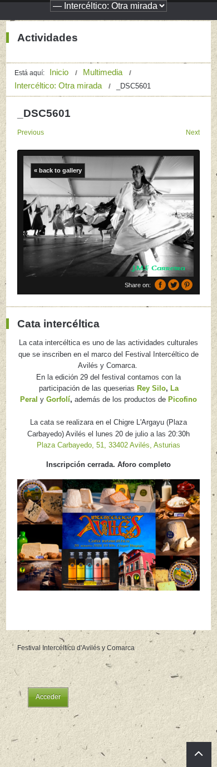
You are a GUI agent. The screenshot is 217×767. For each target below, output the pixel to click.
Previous (30, 132)
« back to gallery (58, 170)
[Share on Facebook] (160, 285)
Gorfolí (58, 399)
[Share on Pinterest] (187, 285)
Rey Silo (151, 388)
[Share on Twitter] (173, 285)
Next (193, 132)
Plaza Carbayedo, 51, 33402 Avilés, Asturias (108, 445)
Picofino (182, 399)
